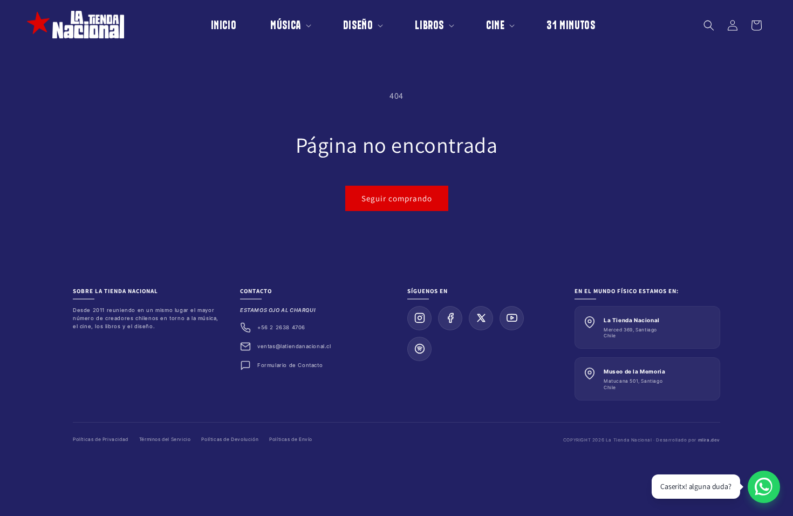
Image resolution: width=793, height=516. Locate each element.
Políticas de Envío (290, 439)
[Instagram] (419, 318)
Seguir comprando (396, 198)
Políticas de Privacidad (100, 439)
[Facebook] (450, 318)
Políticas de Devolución (229, 439)
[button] (283, 25)
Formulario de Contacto (290, 365)
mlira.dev (709, 440)
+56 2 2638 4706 (281, 327)
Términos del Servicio (165, 439)
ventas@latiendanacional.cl (294, 346)
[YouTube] (512, 318)
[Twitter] (481, 318)
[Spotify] (419, 349)
